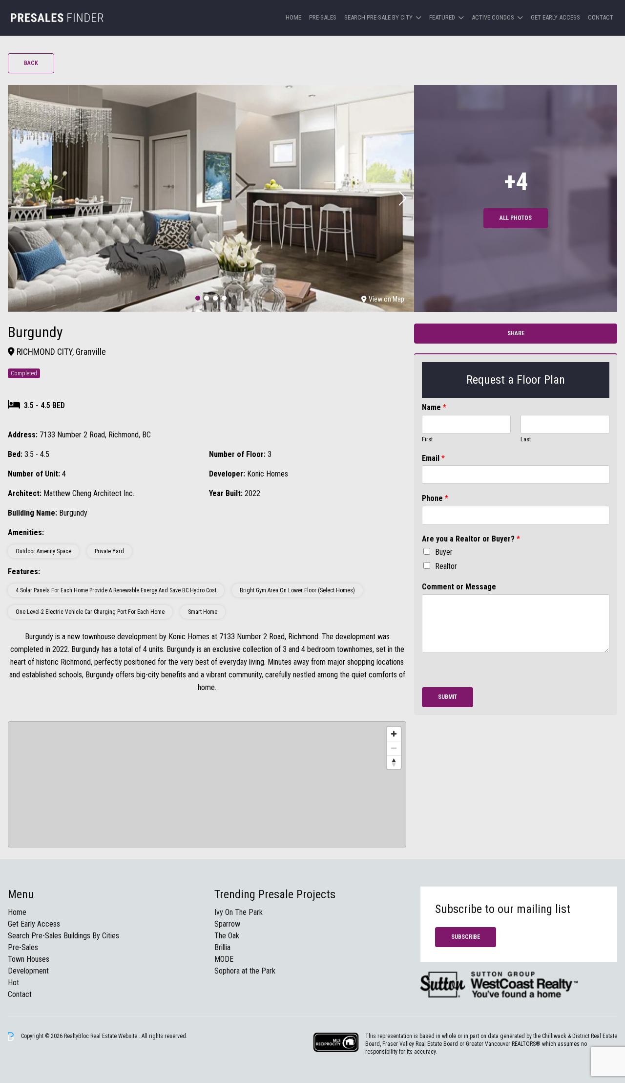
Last (526, 439)
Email (433, 458)
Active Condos (493, 17)
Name (434, 407)
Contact (600, 17)
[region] (207, 784)
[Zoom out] (394, 748)
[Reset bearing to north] (394, 762)
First (427, 439)
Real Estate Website (114, 1036)
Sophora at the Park (244, 970)
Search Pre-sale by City (378, 17)
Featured (442, 17)
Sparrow (227, 924)
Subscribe (465, 936)
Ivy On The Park (238, 912)
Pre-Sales (322, 17)
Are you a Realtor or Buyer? (471, 538)
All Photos (516, 218)
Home (293, 17)
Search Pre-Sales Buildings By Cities (63, 935)
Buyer (444, 552)
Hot (13, 982)
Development (28, 970)
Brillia (222, 947)
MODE (223, 959)
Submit (447, 696)
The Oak (226, 935)
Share (515, 333)
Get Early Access (555, 17)
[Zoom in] (394, 734)
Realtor (446, 566)
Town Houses (28, 959)
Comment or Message (459, 586)
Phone (435, 498)
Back (31, 63)
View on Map (386, 299)
